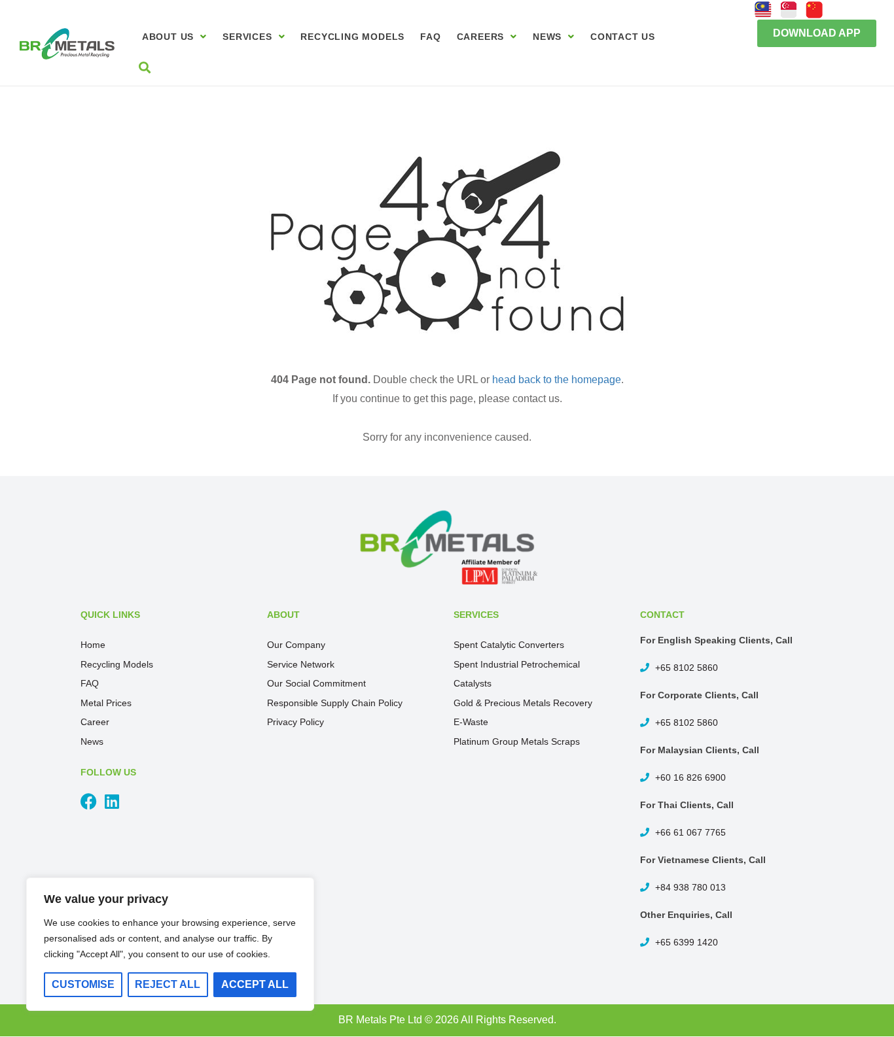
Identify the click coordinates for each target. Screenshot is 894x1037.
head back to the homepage (556, 379)
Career (94, 722)
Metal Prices (106, 703)
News (547, 36)
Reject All (167, 984)
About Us (168, 36)
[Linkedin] (111, 801)
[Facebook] (88, 801)
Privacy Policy (295, 722)
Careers (481, 36)
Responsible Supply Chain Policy (334, 703)
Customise (83, 984)
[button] (816, 33)
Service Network (300, 664)
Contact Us (622, 36)
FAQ (430, 36)
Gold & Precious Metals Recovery (523, 703)
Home (92, 644)
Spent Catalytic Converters (509, 644)
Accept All (255, 984)
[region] (170, 944)
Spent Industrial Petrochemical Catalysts (517, 673)
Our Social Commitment (316, 683)
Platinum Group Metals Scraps (517, 741)
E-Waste (471, 722)
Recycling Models (352, 36)
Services (247, 36)
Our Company (296, 644)
